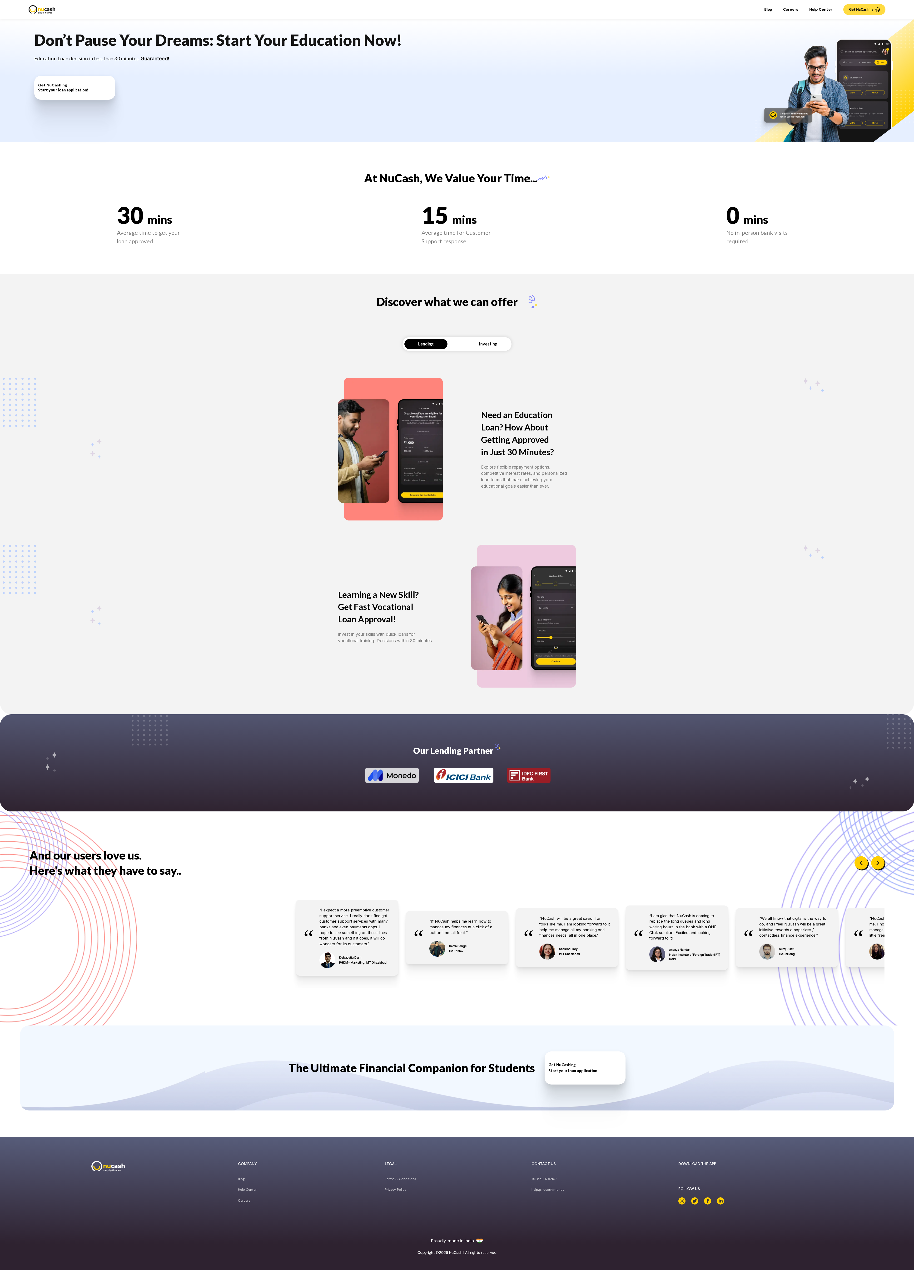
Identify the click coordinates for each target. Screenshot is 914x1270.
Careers (790, 9)
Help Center (820, 9)
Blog (768, 9)
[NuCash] (42, 9)
